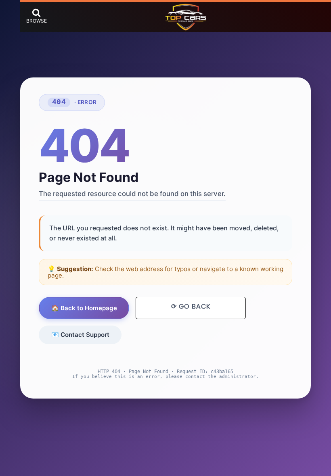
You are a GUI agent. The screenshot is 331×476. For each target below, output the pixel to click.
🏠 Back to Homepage (84, 308)
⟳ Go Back (190, 306)
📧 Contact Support (80, 334)
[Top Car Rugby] (185, 17)
